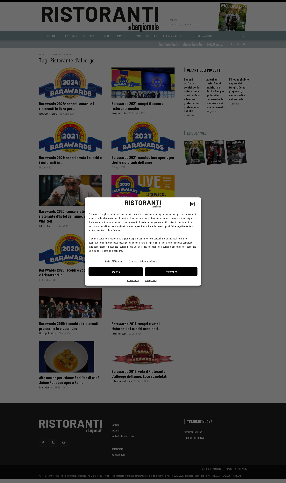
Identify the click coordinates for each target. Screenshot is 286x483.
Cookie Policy (133, 280)
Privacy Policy (151, 280)
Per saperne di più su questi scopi (143, 261)
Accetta (116, 271)
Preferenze (171, 271)
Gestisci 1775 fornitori (114, 261)
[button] (192, 204)
